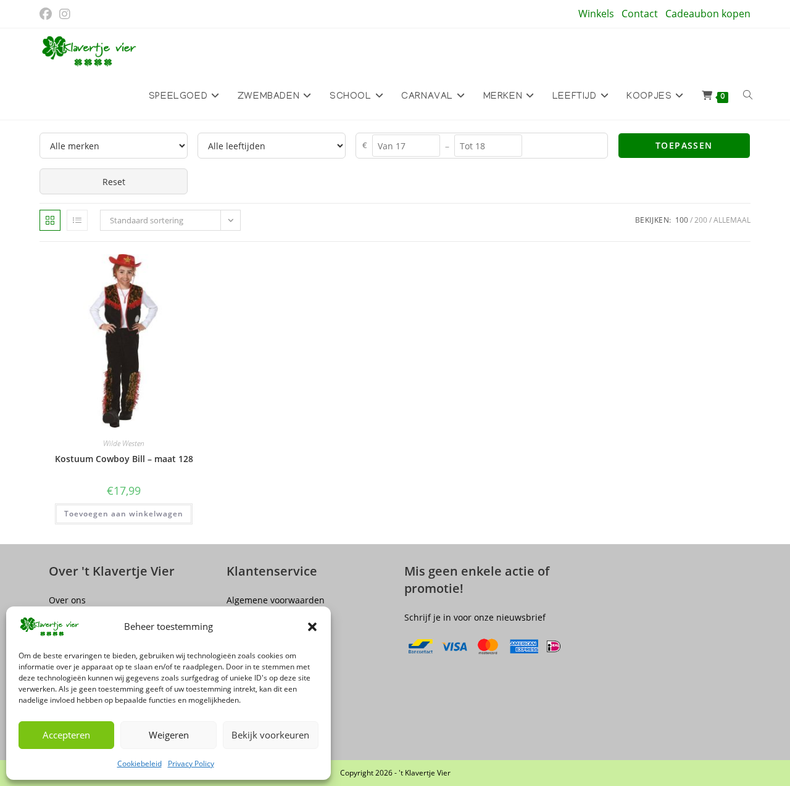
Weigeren (169, 735)
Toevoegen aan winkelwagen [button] (123, 513)
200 (700, 220)
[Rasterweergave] (50, 220)
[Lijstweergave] (77, 220)
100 (681, 220)
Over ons (67, 600)
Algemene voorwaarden (276, 600)
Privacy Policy (191, 763)
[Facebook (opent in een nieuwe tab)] (48, 14)
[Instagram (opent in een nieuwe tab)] (65, 14)
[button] (312, 627)
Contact (640, 13)
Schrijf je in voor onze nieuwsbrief (475, 617)
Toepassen (684, 145)
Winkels (596, 13)
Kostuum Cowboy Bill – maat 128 (124, 459)
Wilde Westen (123, 443)
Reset (113, 182)
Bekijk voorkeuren (270, 735)
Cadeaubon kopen (707, 13)
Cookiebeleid (139, 763)
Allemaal (731, 220)
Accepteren (66, 735)
